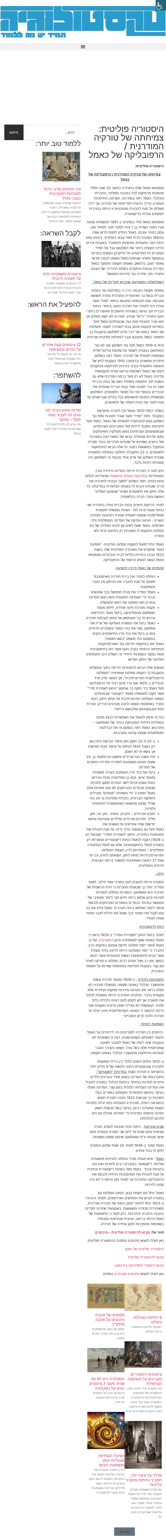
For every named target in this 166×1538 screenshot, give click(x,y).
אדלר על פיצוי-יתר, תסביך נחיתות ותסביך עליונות (143, 1480)
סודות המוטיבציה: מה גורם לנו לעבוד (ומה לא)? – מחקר (63, 415)
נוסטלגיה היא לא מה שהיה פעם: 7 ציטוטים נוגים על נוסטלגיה (106, 1383)
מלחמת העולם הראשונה (127, 476)
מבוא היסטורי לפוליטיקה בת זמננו (139, 1265)
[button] (83, 46)
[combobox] (52, 132)
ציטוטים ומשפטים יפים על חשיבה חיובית (62, 276)
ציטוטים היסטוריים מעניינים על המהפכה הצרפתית (145, 1379)
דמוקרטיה (106, 940)
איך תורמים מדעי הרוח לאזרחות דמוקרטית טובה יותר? (62, 194)
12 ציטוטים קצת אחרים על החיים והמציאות (61, 347)
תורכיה (127, 290)
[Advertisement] (83, 90)
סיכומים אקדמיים (126, 1274)
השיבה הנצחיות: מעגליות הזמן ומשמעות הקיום (111, 1460)
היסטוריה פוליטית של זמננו (144, 1249)
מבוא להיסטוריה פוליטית (146, 1257)
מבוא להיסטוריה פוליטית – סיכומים (122, 1232)
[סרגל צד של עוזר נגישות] (161, 5)
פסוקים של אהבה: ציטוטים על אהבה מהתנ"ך (109, 1319)
